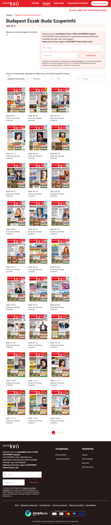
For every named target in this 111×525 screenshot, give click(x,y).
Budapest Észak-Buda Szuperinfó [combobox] (18, 79)
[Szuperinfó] (11, 3)
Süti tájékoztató (45, 505)
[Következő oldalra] (61, 432)
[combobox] (73, 48)
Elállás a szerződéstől (76, 505)
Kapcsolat (59, 3)
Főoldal (35, 3)
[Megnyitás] (100, 47)
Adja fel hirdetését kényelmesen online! (88, 10)
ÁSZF (17, 505)
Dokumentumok (87, 467)
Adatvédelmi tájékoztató (29, 505)
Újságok (46, 3)
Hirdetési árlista (61, 455)
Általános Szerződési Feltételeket (72, 61)
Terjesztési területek (77, 3)
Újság (9, 76)
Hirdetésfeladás (99, 3)
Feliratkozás (91, 56)
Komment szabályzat (59, 505)
